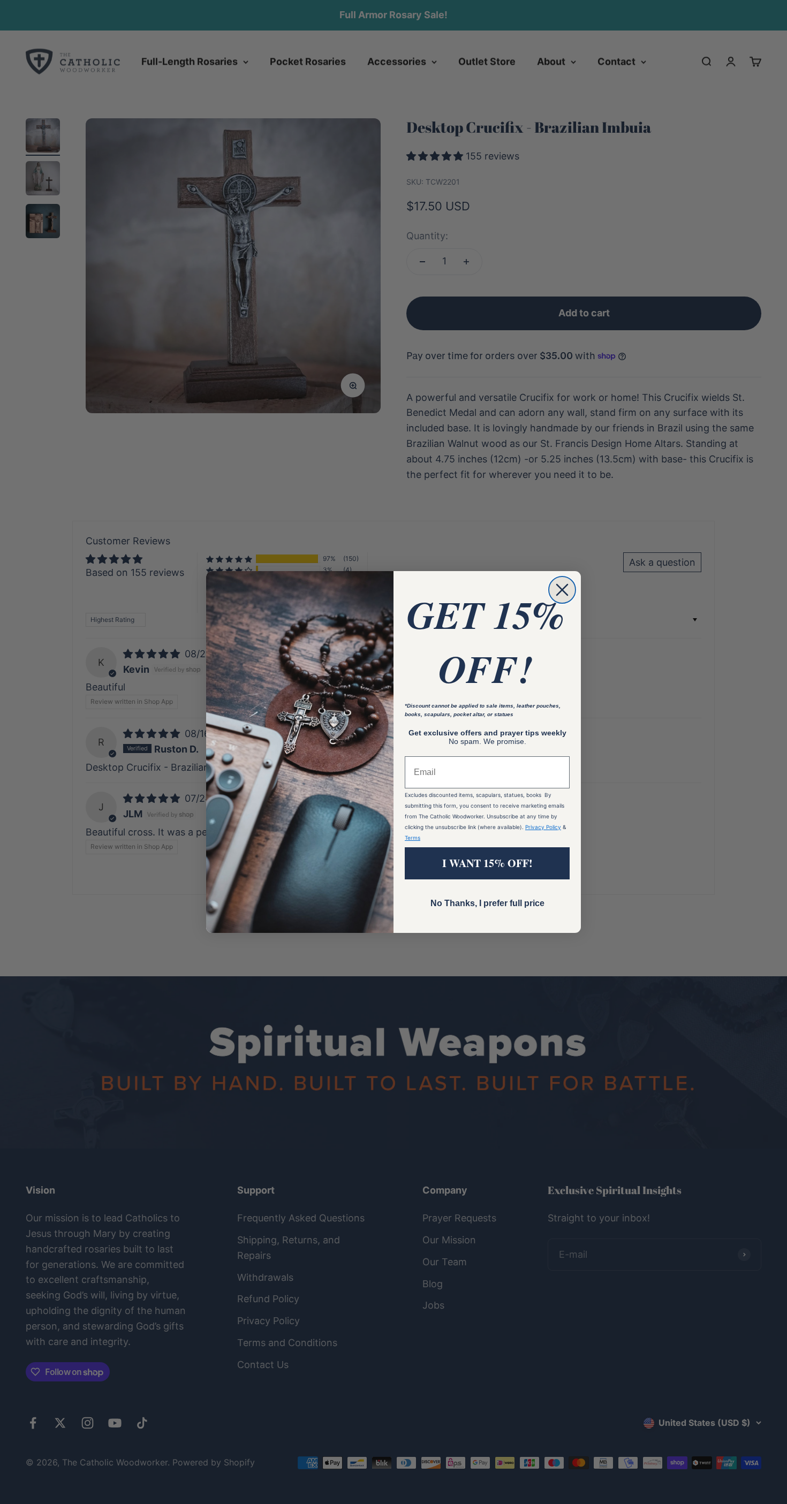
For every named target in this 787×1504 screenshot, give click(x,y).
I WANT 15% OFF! (487, 863)
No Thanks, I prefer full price (487, 903)
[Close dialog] (562, 589)
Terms (412, 837)
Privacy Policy (543, 827)
